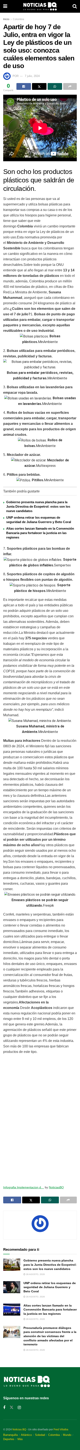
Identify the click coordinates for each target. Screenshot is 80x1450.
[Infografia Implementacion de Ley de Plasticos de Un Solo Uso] (40, 1118)
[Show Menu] (5, 6)
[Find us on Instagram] (19, 1407)
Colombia (18, 19)
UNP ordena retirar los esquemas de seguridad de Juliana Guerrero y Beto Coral (49, 1287)
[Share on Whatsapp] (55, 86)
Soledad (40, 1434)
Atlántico (26, 1434)
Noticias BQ (19, 1429)
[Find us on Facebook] (4, 1407)
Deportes (8, 1439)
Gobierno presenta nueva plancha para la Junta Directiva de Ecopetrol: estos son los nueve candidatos (38, 506)
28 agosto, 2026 (35, 1274)
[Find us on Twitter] (11, 1407)
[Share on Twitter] (39, 86)
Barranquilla (10, 1434)
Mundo (67, 1434)
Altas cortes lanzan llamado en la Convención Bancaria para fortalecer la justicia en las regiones (40, 533)
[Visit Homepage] (40, 6)
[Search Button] (75, 6)
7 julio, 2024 (32, 76)
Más (20, 1439)
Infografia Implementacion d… (23, 1187)
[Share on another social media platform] (70, 86)
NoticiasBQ (56, 1187)
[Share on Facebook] (23, 86)
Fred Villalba (61, 1429)
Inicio (6, 19)
